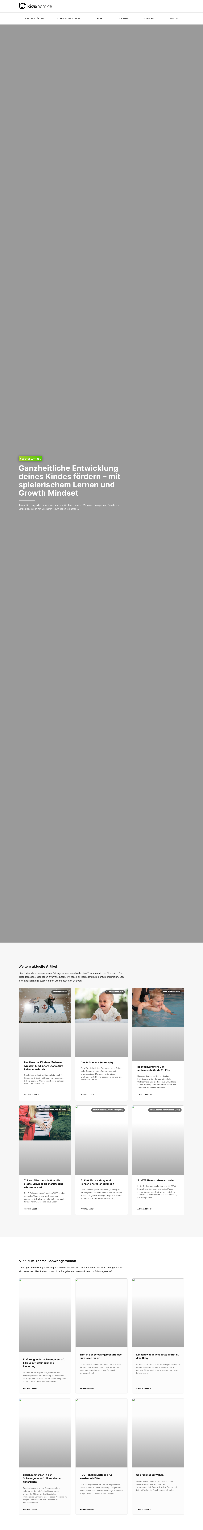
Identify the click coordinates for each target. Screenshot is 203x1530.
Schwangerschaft (68, 18)
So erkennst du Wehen (150, 1474)
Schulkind (149, 18)
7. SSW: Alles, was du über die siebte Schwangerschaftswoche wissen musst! (43, 1184)
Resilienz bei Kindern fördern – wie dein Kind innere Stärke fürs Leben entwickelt (43, 1066)
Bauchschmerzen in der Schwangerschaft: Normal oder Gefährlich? (42, 1478)
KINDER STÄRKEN (34, 18)
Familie (173, 18)
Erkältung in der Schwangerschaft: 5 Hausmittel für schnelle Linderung (44, 1363)
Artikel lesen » (31, 1095)
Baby (99, 18)
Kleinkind (124, 18)
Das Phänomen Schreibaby (97, 1062)
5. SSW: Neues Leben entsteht (155, 1180)
